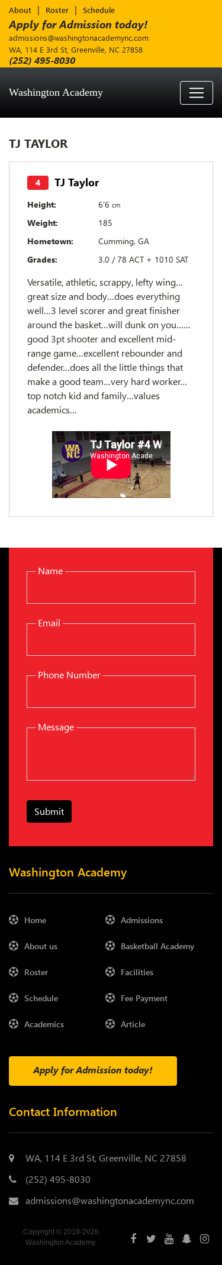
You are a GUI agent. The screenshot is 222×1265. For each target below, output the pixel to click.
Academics (44, 1024)
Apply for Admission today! (78, 24)
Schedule (99, 10)
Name (50, 570)
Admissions (142, 920)
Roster (57, 10)
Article (133, 1024)
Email (49, 622)
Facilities (137, 972)
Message (56, 726)
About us (40, 946)
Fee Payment (144, 998)
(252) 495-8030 (58, 1179)
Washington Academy (56, 92)
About (20, 10)
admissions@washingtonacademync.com (79, 38)
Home (35, 920)
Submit (49, 811)
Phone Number (69, 674)
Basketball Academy (157, 946)
